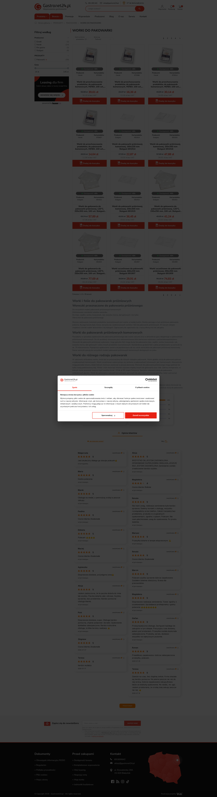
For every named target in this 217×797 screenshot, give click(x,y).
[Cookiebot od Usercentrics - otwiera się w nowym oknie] (147, 380)
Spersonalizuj (106, 415)
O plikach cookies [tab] (142, 387)
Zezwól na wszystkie (141, 415)
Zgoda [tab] (74, 387)
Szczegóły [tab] (108, 387)
